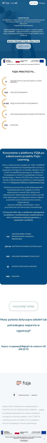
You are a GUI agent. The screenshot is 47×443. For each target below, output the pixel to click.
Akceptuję (24, 440)
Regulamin (34, 395)
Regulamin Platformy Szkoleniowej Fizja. (28, 182)
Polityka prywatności (23, 395)
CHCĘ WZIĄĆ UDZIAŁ (23, 306)
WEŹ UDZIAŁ (33, 3)
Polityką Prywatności (27, 438)
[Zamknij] (44, 439)
